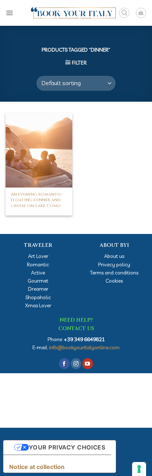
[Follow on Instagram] (76, 363)
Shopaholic (38, 297)
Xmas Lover (38, 305)
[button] (9, 12)
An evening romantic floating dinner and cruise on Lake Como (36, 200)
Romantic (38, 264)
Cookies (114, 280)
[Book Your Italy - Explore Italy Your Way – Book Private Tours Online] (66, 13)
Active (38, 272)
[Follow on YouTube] (87, 363)
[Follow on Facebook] (64, 363)
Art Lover (38, 256)
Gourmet (38, 280)
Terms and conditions (114, 272)
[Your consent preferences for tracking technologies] (139, 469)
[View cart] (141, 13)
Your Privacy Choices (67, 447)
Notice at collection (37, 466)
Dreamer (38, 289)
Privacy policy (114, 264)
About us (114, 256)
